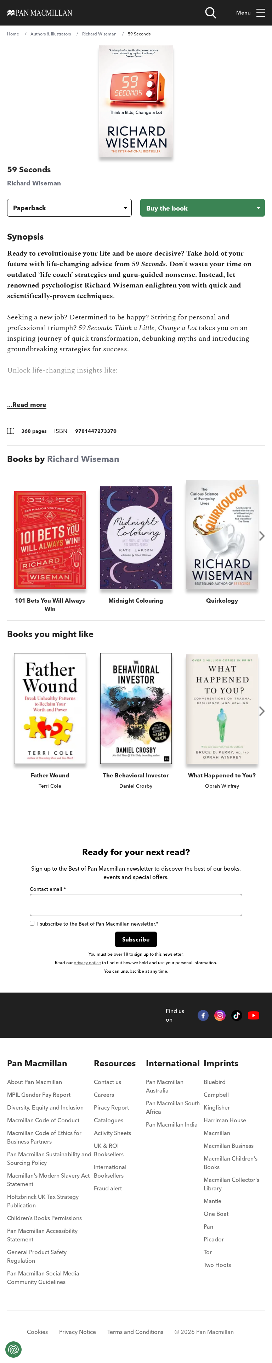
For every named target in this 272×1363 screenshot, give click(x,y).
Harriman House (225, 1120)
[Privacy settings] (13, 1349)
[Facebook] (203, 1015)
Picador (214, 1239)
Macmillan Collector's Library (231, 1184)
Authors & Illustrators (50, 34)
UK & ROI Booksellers (109, 1150)
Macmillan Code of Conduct (43, 1120)
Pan (208, 1226)
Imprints (221, 1063)
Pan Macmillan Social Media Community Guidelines (43, 1277)
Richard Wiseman (99, 34)
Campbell (216, 1094)
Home (13, 34)
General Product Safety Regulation (37, 1256)
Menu (243, 12)
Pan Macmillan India (172, 1124)
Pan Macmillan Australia (164, 1086)
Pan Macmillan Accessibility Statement (42, 1235)
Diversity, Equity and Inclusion (45, 1107)
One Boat (216, 1213)
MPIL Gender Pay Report (38, 1094)
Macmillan (217, 1132)
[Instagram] (220, 1015)
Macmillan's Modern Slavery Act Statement (48, 1180)
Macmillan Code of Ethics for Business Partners (44, 1137)
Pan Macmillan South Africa (173, 1107)
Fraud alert (108, 1188)
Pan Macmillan (37, 1063)
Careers (104, 1094)
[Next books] (262, 536)
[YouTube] (253, 1015)
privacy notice (87, 962)
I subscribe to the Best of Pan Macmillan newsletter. (97, 924)
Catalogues (108, 1120)
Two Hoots (217, 1264)
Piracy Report (111, 1107)
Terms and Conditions (135, 1331)
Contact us (107, 1081)
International (173, 1063)
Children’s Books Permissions (44, 1218)
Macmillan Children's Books (230, 1163)
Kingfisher (217, 1107)
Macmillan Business (229, 1145)
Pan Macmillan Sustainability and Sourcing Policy (49, 1158)
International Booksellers (110, 1171)
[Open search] (210, 12)
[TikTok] (237, 1015)
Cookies (37, 1331)
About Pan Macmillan (34, 1081)
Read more (29, 405)
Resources (115, 1063)
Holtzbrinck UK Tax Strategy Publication (43, 1201)
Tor (208, 1252)
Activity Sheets (112, 1132)
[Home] (40, 13)
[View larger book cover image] (136, 101)
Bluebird (215, 1081)
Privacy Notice (77, 1331)
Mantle (212, 1201)
